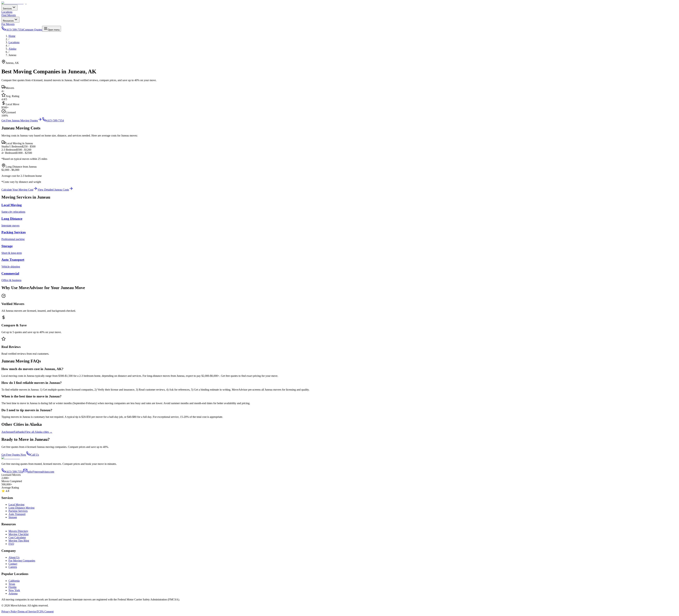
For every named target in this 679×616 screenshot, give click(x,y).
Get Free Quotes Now (13, 454)
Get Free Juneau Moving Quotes (19, 120)
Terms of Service (27, 611)
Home (11, 35)
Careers (12, 566)
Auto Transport (16, 514)
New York (14, 590)
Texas (11, 583)
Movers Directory (18, 531)
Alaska (12, 48)
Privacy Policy (9, 611)
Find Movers (8, 15)
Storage (12, 517)
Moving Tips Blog (18, 540)
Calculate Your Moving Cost (17, 189)
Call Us (34, 454)
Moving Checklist (18, 534)
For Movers (7, 24)
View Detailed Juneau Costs (53, 189)
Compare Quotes (32, 29)
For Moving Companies (21, 560)
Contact (12, 563)
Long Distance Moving (21, 507)
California (14, 580)
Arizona (13, 593)
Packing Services (18, 510)
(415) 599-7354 (55, 120)
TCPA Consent (45, 611)
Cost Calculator (17, 537)
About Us (13, 557)
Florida (12, 587)
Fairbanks (19, 431)
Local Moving (16, 504)
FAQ (11, 543)
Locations (6, 11)
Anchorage (7, 431)
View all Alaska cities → (38, 431)
